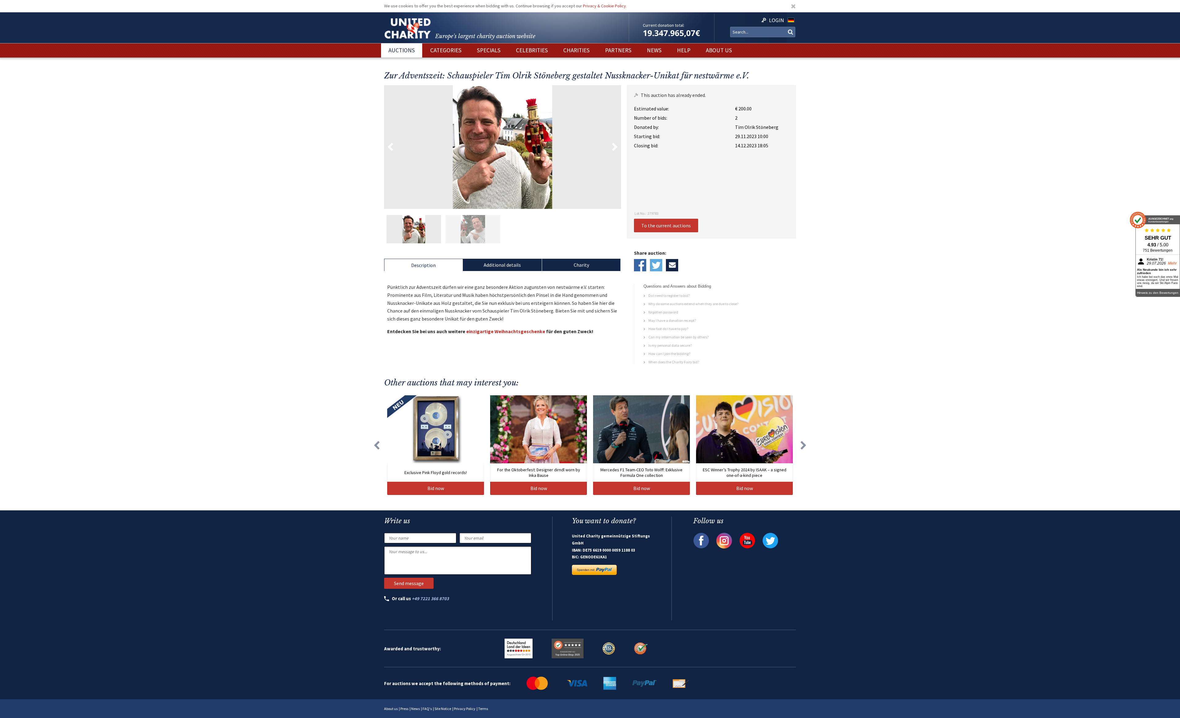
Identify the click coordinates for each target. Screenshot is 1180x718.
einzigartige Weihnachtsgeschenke (505, 331)
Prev (390, 147)
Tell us (672, 265)
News (415, 708)
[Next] (803, 445)
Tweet (656, 265)
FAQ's (427, 708)
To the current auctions (666, 225)
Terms (483, 708)
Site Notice (443, 708)
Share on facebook (640, 265)
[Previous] (376, 445)
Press (404, 708)
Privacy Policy (464, 708)
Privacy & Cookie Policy (604, 6)
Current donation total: (663, 25)
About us (391, 708)
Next (615, 147)
